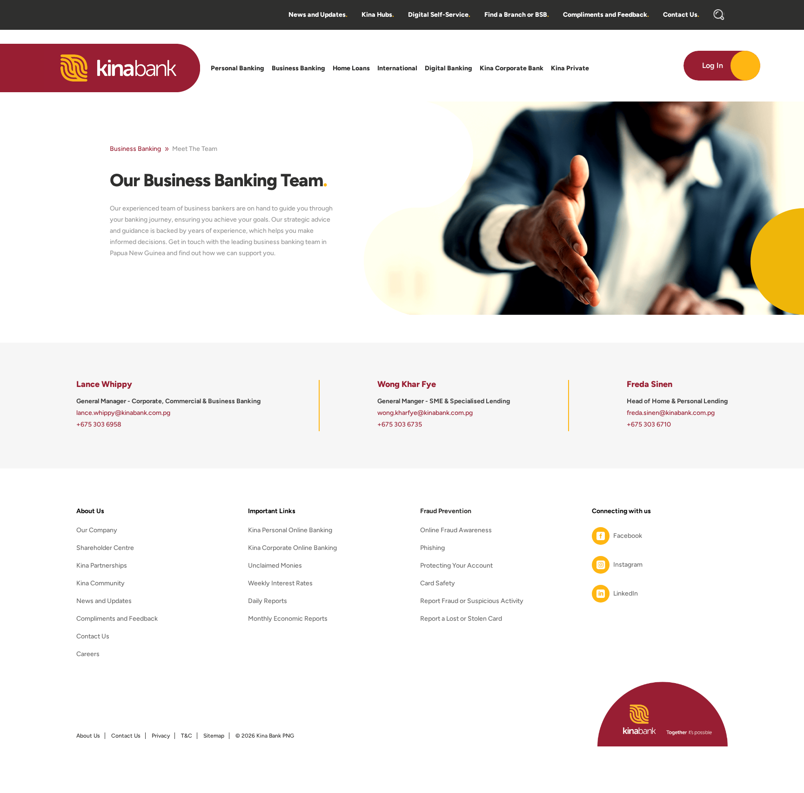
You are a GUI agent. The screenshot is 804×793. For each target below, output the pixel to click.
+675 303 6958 (98, 424)
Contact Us (681, 15)
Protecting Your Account (456, 566)
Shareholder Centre (105, 548)
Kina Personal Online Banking (290, 530)
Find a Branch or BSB (516, 15)
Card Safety (437, 583)
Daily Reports (267, 601)
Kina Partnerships (101, 566)
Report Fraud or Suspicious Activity (471, 601)
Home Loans (351, 68)
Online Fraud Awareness (456, 530)
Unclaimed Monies (275, 566)
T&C (186, 735)
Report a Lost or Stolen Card (461, 619)
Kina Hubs (378, 15)
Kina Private (570, 68)
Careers (88, 654)
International (397, 68)
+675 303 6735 (399, 424)
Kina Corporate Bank (511, 68)
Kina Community (100, 583)
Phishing (432, 548)
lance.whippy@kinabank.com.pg (123, 413)
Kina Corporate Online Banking (292, 548)
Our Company (96, 530)
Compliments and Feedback (606, 15)
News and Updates (318, 15)
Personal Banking (237, 68)
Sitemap (213, 735)
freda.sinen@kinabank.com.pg (671, 413)
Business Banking (298, 68)
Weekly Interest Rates (280, 583)
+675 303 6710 (649, 424)
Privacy (161, 735)
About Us (88, 735)
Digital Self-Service (439, 15)
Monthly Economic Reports (288, 619)
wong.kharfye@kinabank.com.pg (425, 413)
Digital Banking (448, 68)
